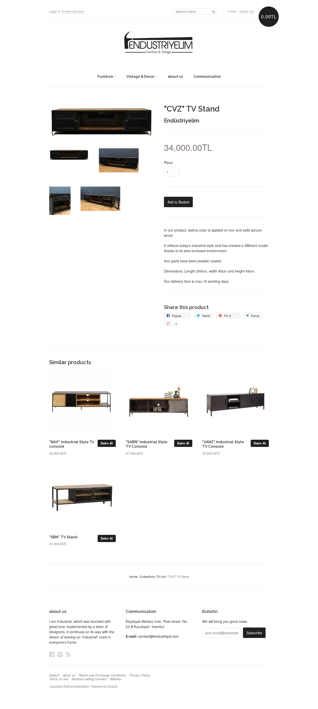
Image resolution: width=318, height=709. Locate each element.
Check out (246, 11)
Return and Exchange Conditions (102, 675)
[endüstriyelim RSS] (68, 654)
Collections (147, 576)
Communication (207, 77)
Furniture (105, 77)
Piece (168, 162)
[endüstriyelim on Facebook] (52, 654)
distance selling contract (89, 679)
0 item (232, 11)
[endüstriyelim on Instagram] (60, 654)
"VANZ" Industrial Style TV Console (223, 444)
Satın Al (107, 443)
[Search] (213, 11)
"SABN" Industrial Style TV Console (146, 444)
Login (53, 11)
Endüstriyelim (181, 120)
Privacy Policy (139, 675)
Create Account (73, 11)
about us (175, 77)
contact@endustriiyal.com (158, 636)
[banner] (159, 43)
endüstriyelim (80, 686)
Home (133, 576)
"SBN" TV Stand (63, 537)
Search (54, 675)
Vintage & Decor (140, 77)
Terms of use (58, 679)
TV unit (161, 576)
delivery (115, 679)
